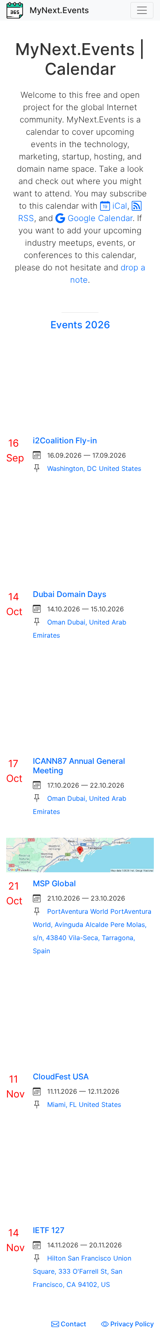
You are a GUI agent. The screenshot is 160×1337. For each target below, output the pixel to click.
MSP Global (54, 883)
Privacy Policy (131, 1324)
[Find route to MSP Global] (80, 854)
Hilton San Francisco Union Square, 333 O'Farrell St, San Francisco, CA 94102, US (82, 1271)
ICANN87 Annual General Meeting (79, 765)
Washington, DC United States (94, 468)
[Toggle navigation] (141, 10)
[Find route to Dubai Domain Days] (80, 538)
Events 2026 (80, 325)
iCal (118, 206)
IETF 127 (48, 1230)
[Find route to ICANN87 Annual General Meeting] (80, 705)
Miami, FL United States (84, 1104)
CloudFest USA (61, 1076)
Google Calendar (99, 218)
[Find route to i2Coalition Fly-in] (80, 384)
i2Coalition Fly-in (65, 440)
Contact (73, 1324)
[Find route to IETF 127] (80, 1174)
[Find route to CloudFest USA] (80, 1021)
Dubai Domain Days (69, 594)
